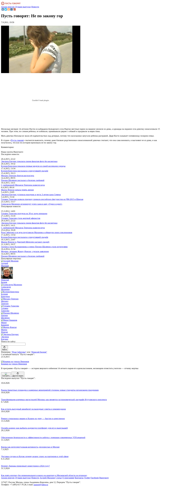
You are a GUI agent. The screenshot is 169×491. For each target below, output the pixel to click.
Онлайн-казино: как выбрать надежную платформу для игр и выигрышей (34, 428)
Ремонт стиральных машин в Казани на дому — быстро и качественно (33, 418)
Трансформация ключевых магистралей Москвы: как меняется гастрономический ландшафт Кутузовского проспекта (54, 399)
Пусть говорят (17, 140)
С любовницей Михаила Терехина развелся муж (23, 185)
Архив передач (8, 7)
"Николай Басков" (39, 352)
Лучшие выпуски (23, 7)
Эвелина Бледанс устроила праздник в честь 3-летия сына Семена (31, 194)
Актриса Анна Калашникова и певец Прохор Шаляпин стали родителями (34, 247)
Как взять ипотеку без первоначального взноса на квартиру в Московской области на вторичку (44, 475)
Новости (35, 7)
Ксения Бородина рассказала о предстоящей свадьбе (24, 171)
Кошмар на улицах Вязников (14, 364)
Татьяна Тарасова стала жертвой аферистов (20, 218)
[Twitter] (5, 9)
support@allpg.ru (41, 484)
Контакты (79, 478)
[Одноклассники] (8, 9)
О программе (68, 478)
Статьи (58, 478)
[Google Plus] (14, 9)
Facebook (95, 478)
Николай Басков (5, 281)
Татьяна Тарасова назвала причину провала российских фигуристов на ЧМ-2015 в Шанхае (42, 199)
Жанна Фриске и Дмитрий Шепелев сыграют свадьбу (25, 242)
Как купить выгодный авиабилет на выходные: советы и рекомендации (33, 409)
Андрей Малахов (47, 478)
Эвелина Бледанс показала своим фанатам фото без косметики (29, 161)
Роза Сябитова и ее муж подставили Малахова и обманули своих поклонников (36, 232)
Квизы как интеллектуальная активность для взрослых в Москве (30, 447)
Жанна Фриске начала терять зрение (17, 190)
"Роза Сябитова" (18, 352)
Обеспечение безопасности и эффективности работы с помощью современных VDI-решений (43, 437)
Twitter (87, 478)
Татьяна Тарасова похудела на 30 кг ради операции (24, 213)
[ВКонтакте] (3, 9)
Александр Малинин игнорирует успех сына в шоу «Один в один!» (31, 204)
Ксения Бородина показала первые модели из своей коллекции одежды (33, 166)
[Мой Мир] (11, 9)
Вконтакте (104, 478)
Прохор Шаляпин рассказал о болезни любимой (22, 180)
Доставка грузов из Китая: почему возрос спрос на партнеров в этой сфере (35, 456)
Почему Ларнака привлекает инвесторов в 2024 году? (25, 466)
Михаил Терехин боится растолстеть (17, 175)
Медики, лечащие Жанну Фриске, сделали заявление (25, 251)
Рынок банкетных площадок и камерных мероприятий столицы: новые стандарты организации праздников (50, 390)
